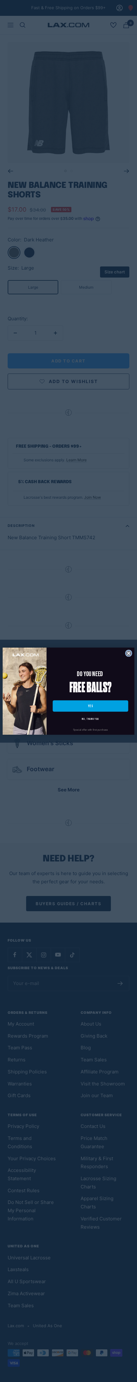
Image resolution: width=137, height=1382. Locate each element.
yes (90, 706)
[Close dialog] (129, 653)
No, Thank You (90, 719)
